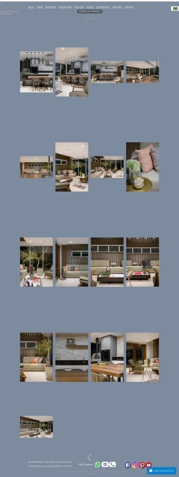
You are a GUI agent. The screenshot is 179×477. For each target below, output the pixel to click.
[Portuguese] (175, 8)
